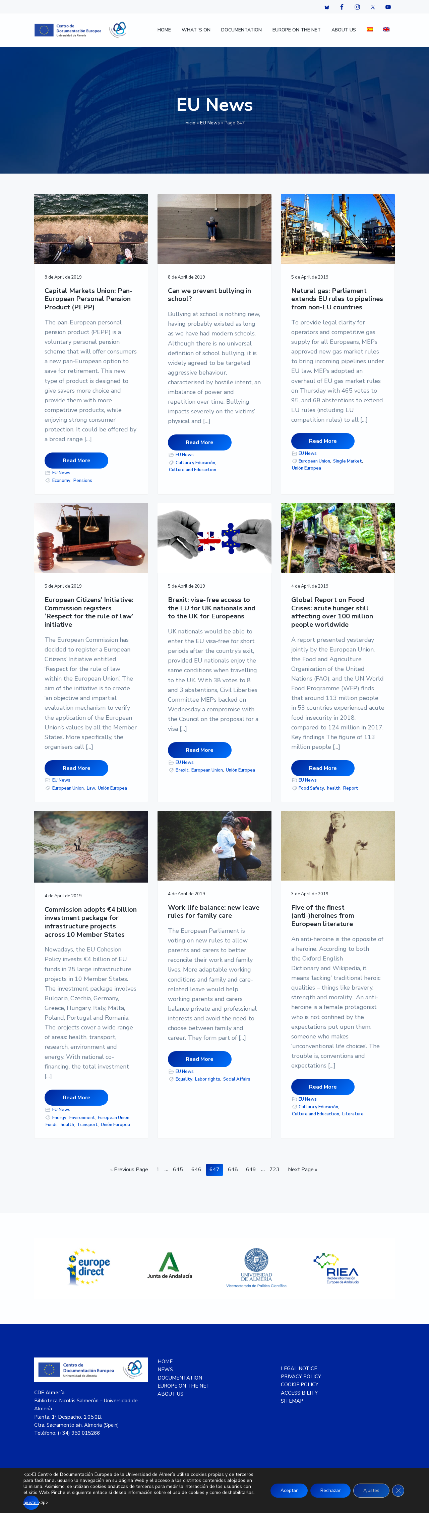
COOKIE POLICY (299, 1384)
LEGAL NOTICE (299, 1368)
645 (179, 1169)
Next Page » (302, 1171)
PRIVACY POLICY (301, 1376)
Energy (59, 1118)
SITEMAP (292, 1401)
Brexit (182, 770)
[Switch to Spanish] (370, 30)
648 (234, 1169)
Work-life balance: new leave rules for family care (213, 912)
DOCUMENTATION (180, 1378)
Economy (61, 481)
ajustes (31, 1502)
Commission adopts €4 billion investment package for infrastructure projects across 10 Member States (91, 922)
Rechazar (330, 1490)
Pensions (82, 481)
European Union (314, 461)
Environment (82, 1118)
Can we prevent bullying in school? (209, 295)
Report (350, 788)
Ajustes (371, 1490)
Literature (353, 1114)
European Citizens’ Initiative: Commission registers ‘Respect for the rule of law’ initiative (89, 612)
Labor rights (207, 1079)
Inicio (190, 123)
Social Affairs (236, 1079)
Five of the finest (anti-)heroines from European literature (322, 916)
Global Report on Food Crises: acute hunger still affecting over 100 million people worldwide (332, 612)
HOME (165, 1361)
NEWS (165, 1369)
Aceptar (289, 1490)
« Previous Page (129, 1171)
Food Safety (311, 788)
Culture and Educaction (192, 470)
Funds (52, 1125)
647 (215, 1169)
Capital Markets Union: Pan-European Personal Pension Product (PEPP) (88, 299)
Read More (76, 460)
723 (275, 1169)
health (334, 788)
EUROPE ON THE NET (184, 1386)
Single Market (347, 461)
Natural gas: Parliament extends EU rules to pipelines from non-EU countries (337, 299)
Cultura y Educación (195, 463)
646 (197, 1169)
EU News (210, 123)
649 (252, 1169)
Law (91, 788)
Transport (87, 1125)
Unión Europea (306, 468)
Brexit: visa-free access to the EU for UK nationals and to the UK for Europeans (211, 608)
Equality (184, 1079)
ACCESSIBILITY (299, 1393)
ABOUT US (170, 1394)
